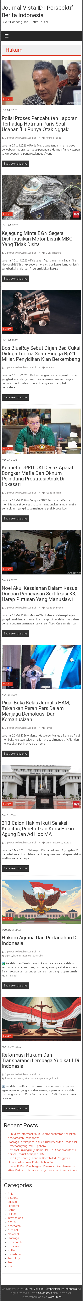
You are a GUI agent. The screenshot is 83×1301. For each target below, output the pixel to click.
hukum (17, 955)
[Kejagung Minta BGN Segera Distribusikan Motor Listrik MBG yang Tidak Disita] (41, 196)
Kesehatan (14, 1226)
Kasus (12, 1222)
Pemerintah (15, 1242)
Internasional (16, 1217)
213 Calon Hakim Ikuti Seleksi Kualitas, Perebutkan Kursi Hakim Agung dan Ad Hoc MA (38, 828)
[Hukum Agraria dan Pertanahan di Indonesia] (41, 901)
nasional (68, 842)
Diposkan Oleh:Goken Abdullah (20, 138)
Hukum (7, 99)
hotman (50, 138)
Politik (11, 1250)
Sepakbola (14, 1254)
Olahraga (13, 1238)
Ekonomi (13, 1205)
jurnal (49, 728)
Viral (10, 1266)
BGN (48, 252)
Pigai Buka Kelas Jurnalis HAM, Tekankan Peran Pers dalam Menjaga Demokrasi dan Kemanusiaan (36, 711)
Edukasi (12, 1201)
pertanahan (38, 955)
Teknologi (14, 1258)
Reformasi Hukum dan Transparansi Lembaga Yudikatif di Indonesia (40, 1060)
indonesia (57, 842)
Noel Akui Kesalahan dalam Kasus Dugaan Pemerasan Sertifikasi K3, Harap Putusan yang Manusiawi (39, 593)
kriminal (50, 367)
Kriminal (13, 1230)
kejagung (56, 252)
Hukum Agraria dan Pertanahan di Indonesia (40, 940)
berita (49, 842)
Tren (10, 1262)
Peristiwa (13, 1246)
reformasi (29, 1078)
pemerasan (58, 607)
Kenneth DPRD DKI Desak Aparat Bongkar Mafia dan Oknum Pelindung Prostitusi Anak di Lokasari (38, 476)
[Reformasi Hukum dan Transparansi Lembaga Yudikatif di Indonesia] (41, 1018)
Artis (10, 1193)
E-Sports (13, 1197)
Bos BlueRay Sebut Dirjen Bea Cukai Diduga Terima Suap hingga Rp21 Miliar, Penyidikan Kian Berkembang (41, 353)
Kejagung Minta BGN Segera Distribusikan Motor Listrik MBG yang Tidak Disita (37, 238)
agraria (8, 955)
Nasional (13, 1234)
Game (11, 1209)
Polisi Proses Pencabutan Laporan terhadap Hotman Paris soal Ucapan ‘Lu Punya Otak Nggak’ (40, 123)
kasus (58, 138)
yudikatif (53, 1078)
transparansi (41, 1078)
